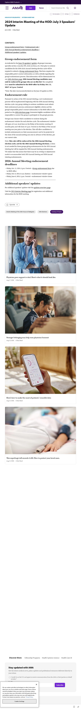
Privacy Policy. (29, 697)
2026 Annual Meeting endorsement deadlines (22, 50)
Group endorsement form (14, 47)
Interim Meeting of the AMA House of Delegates (20, 212)
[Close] (36, 684)
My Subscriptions (56, 14)
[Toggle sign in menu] (75, 8)
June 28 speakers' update (27, 63)
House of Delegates (12, 17)
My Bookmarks (77, 14)
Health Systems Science (50, 658)
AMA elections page (15, 79)
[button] (41, 2)
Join (30, 8)
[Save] (74, 706)
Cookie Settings (19, 701)
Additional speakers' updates (15, 52)
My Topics (67, 14)
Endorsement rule (32, 47)
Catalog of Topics (57, 212)
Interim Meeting (28, 17)
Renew (41, 8)
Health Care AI (66, 658)
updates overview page (42, 188)
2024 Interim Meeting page (21, 191)
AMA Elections (43, 212)
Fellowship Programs (32, 658)
